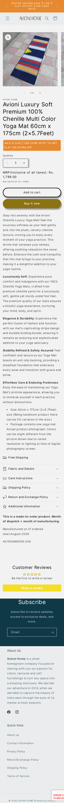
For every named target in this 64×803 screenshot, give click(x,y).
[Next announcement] (57, 6)
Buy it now (32, 203)
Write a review (32, 588)
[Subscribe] (52, 632)
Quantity (8, 155)
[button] (7, 18)
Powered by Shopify (44, 800)
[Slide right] (40, 93)
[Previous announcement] (7, 6)
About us (13, 735)
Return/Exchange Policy (23, 759)
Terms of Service (18, 776)
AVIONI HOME (25, 800)
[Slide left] (24, 93)
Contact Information (20, 743)
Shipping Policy (17, 767)
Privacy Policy (16, 751)
